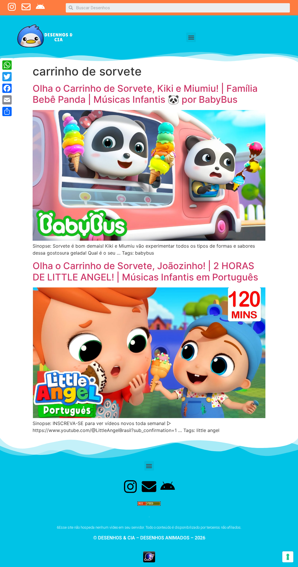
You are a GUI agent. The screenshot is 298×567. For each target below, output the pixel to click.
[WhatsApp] (7, 65)
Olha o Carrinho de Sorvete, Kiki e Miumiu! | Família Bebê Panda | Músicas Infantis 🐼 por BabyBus (145, 94)
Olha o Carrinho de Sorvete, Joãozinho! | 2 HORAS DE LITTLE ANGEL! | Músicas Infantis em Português (145, 271)
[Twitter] (7, 76)
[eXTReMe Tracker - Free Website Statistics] (149, 561)
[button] (191, 37)
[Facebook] (7, 88)
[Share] (7, 111)
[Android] (167, 486)
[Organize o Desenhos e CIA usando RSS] (149, 508)
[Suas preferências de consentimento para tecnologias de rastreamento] (287, 556)
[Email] (7, 100)
